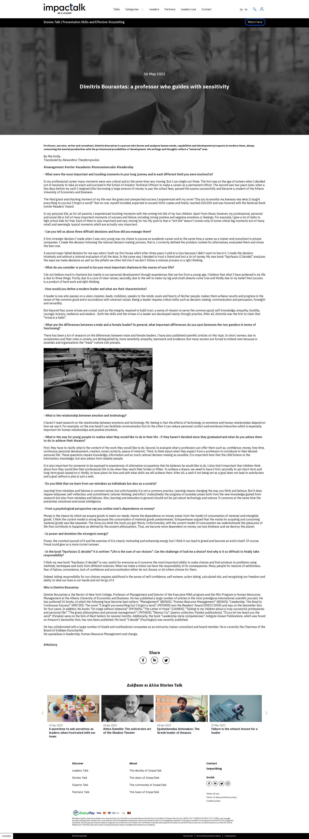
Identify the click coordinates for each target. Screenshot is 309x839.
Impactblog (214, 768)
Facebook (209, 783)
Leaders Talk (80, 770)
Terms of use (212, 793)
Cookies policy (213, 800)
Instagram (227, 783)
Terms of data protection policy (221, 797)
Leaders (154, 9)
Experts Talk (80, 785)
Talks (116, 9)
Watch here (255, 22)
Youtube (234, 783)
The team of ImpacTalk (144, 792)
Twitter (221, 783)
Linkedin (215, 783)
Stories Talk (79, 777)
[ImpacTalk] (64, 13)
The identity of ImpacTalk (145, 770)
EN (241, 9)
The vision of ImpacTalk (144, 777)
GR (245, 9)
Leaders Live (188, 9)
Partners (170, 9)
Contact (206, 9)
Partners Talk (80, 792)
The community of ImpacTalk (147, 785)
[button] (42, 713)
